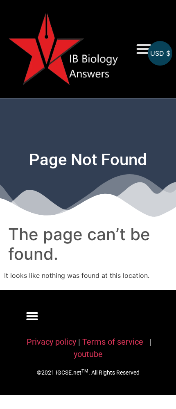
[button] (144, 49)
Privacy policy (51, 342)
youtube (88, 354)
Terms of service (113, 342)
